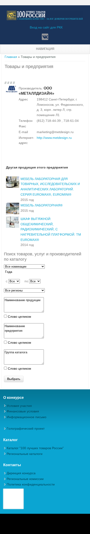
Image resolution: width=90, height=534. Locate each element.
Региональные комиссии (25, 479)
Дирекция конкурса (21, 473)
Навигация (45, 49)
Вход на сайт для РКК (46, 27)
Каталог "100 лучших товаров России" (35, 448)
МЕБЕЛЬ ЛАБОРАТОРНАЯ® (42, 205)
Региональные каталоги (24, 454)
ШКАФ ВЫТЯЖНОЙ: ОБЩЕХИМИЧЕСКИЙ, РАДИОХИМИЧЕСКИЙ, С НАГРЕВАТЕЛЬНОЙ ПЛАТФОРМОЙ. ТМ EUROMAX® (51, 229)
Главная (11, 57)
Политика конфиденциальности (31, 484)
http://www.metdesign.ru (54, 138)
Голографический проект (26, 428)
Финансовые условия (23, 411)
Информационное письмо (26, 417)
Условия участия (19, 406)
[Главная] (45, 19)
